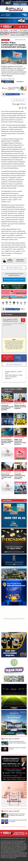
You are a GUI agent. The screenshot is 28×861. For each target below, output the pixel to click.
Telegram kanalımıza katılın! (15, 280)
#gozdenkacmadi (19, 261)
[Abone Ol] (19, 104)
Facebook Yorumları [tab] (18, 357)
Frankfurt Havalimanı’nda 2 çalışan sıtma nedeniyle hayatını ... (17, 743)
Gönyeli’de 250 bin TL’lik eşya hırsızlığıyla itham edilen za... (17, 814)
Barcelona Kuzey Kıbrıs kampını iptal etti (17, 748)
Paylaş (17, 94)
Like (10, 94)
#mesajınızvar (10, 261)
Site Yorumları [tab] (8, 356)
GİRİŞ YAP (23, 320)
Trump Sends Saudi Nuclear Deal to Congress (18, 820)
